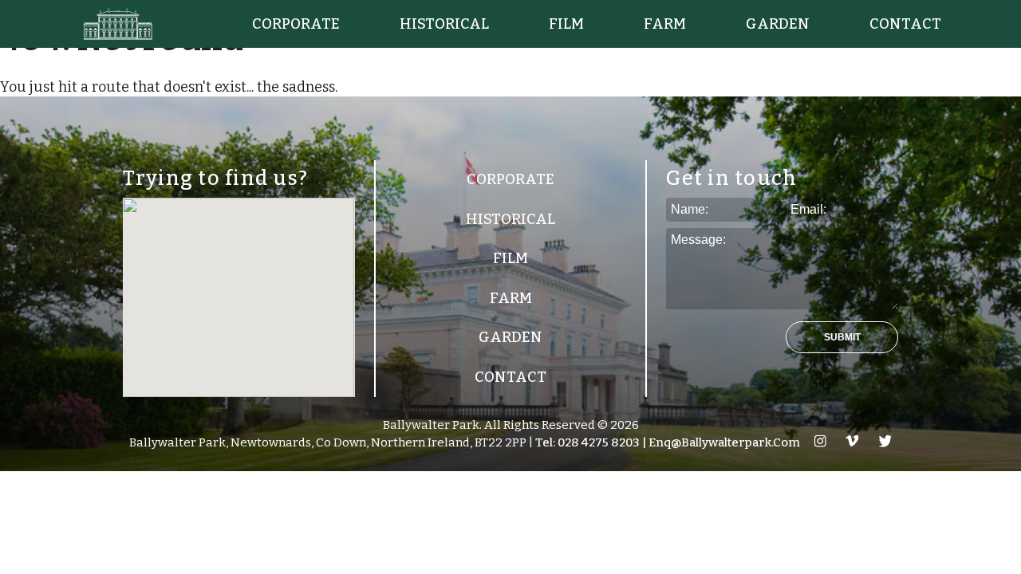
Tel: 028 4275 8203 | (589, 442)
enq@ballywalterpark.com (723, 442)
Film (566, 24)
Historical (444, 24)
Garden (778, 24)
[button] (842, 337)
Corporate (296, 24)
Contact (905, 24)
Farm (665, 24)
